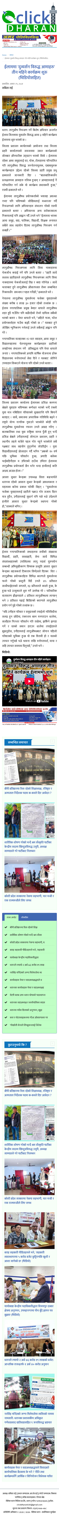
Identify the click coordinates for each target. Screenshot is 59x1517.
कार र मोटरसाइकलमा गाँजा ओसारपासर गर (29, 1017)
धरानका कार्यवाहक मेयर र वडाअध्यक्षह (27, 988)
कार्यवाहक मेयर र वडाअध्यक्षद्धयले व (26, 980)
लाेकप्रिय (24, 917)
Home (4, 55)
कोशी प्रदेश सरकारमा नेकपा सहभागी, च (27, 942)
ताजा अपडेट (11, 917)
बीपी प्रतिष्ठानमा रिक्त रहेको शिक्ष (23, 927)
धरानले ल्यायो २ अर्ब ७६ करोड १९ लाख (27, 965)
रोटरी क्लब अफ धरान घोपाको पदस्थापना (27, 995)
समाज (11, 55)
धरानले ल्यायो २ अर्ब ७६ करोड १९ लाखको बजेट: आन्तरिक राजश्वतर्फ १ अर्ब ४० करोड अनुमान (29, 1362)
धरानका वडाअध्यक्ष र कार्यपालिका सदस (27, 1002)
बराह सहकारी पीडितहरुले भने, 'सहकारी (27, 950)
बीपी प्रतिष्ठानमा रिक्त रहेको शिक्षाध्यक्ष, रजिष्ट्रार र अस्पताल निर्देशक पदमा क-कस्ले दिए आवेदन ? (28, 791)
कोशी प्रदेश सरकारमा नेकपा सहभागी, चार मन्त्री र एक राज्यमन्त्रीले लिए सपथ (29, 898)
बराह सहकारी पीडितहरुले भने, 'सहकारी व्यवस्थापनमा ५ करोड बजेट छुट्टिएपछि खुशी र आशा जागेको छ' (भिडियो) (27, 1256)
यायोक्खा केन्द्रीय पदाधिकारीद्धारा (24, 957)
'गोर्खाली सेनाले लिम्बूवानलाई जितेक (26, 1025)
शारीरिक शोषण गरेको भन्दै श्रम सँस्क (26, 935)
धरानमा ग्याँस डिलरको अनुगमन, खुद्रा (26, 1010)
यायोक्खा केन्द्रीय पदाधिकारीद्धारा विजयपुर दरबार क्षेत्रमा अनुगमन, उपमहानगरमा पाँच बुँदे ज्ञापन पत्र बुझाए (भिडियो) (28, 1310)
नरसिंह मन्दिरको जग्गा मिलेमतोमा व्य (26, 972)
